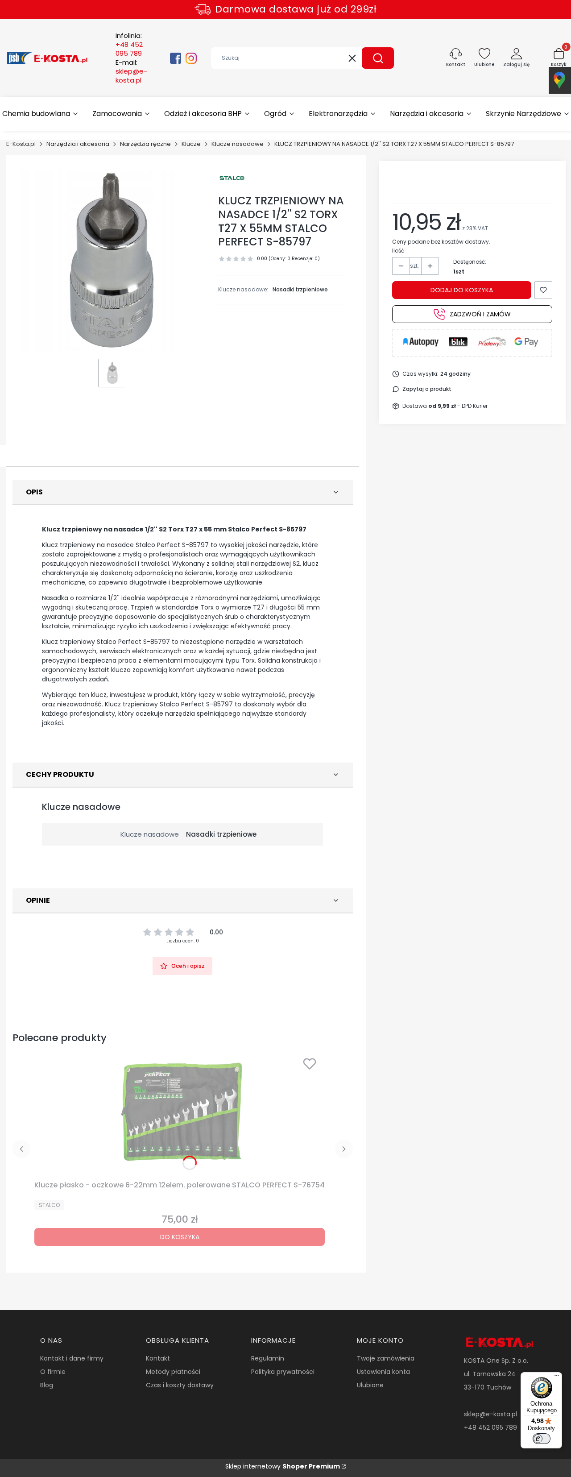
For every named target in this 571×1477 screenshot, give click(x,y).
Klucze (191, 144)
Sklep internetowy (282, 1466)
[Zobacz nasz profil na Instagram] (191, 58)
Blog (46, 1385)
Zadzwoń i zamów (480, 314)
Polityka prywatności (282, 1371)
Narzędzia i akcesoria (77, 144)
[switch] (541, 1438)
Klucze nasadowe (237, 144)
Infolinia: (129, 44)
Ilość (398, 250)
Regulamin (267, 1358)
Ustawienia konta (383, 1371)
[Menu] (556, 1377)
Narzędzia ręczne (145, 144)
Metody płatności (173, 1371)
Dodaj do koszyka (461, 290)
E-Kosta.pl (21, 144)
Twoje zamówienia (385, 1358)
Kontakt (158, 1358)
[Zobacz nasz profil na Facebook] (175, 58)
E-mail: (131, 71)
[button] (378, 58)
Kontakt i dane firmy (71, 1358)
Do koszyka (179, 1236)
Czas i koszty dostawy (180, 1385)
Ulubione (370, 1385)
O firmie (53, 1371)
